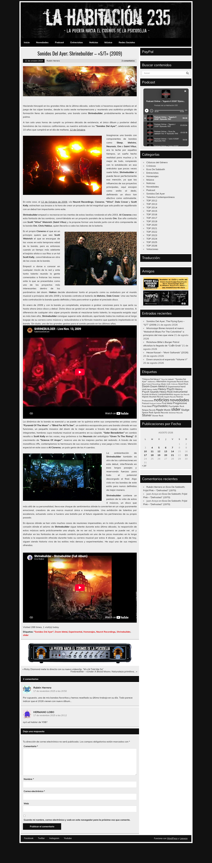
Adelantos (152, 382)
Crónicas (151, 165)
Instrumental (180, 391)
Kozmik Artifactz (149, 394)
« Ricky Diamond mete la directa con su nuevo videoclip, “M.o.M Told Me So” (62, 669)
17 (145, 455)
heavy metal (152, 389)
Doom (146, 386)
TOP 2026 (151, 245)
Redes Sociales (127, 42)
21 (172, 455)
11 (152, 451)
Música (108, 42)
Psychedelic (160, 406)
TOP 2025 (151, 242)
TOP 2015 (151, 210)
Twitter (41, 838)
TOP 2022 (151, 231)
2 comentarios (128, 60)
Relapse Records (148, 410)
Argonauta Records (175, 381)
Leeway (183, 838)
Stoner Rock (157, 415)
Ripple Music (163, 409)
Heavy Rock (166, 391)
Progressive (180, 403)
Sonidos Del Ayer (155, 193)
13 (165, 451)
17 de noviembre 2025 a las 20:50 (50, 691)
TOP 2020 (151, 224)
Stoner (147, 415)
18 (152, 455)
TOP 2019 (151, 221)
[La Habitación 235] (79, 662)
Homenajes (89, 631)
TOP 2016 (151, 214)
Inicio (27, 42)
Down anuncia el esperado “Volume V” (166, 359)
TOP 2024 (151, 238)
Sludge (185, 409)
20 (165, 455)
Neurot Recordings (106, 631)
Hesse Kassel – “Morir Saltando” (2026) (167, 352)
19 (158, 455)
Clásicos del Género (157, 162)
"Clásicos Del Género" (151, 379)
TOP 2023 (151, 235)
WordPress (172, 838)
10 (145, 451)
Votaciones (152, 249)
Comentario (31, 746)
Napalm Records (170, 397)
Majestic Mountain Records (153, 397)
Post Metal (167, 403)
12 (158, 451)
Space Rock (147, 412)
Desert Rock (183, 384)
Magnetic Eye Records (181, 394)
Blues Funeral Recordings (151, 384)
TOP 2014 (151, 207)
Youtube (68, 838)
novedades (179, 399)
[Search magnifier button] (187, 73)
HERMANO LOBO (43, 711)
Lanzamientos (165, 394)
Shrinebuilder (123, 631)
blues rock (165, 384)
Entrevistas (76, 42)
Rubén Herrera (53, 60)
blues (186, 381)
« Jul (144, 465)
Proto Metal (147, 406)
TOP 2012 (151, 200)
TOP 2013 (151, 204)
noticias (161, 399)
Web (26, 803)
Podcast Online (155, 403)
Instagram (54, 838)
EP (166, 387)
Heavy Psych (166, 389)
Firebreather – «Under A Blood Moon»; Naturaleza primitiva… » (104, 671)
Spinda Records (161, 412)
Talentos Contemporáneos (160, 197)
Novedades (42, 42)
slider (26, 635)
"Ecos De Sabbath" (167, 379)
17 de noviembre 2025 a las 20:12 (50, 715)
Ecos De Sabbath (155, 169)
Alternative (161, 381)
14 (172, 451)
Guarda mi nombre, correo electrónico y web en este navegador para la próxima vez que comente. (77, 820)
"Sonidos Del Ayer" (44, 631)
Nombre (29, 779)
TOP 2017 (151, 217)
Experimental (75, 631)
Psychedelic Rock (176, 406)
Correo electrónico (34, 791)
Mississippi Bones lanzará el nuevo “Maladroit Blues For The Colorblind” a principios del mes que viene (163, 332)
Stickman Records (176, 413)
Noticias (93, 42)
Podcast (59, 42)
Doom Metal (61, 631)
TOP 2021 (151, 228)
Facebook (28, 838)
